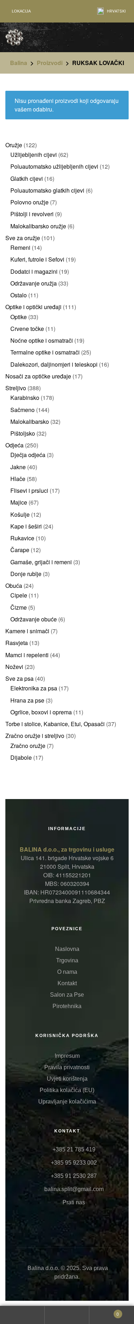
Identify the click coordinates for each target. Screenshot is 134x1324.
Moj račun (22, 1315)
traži (67, 1315)
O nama (67, 972)
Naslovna (67, 949)
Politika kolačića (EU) (67, 1090)
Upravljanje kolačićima (67, 1102)
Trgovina (67, 960)
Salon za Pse (67, 995)
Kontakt (67, 983)
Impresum (67, 1056)
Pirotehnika (67, 1006)
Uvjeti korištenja (67, 1079)
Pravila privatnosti (67, 1067)
